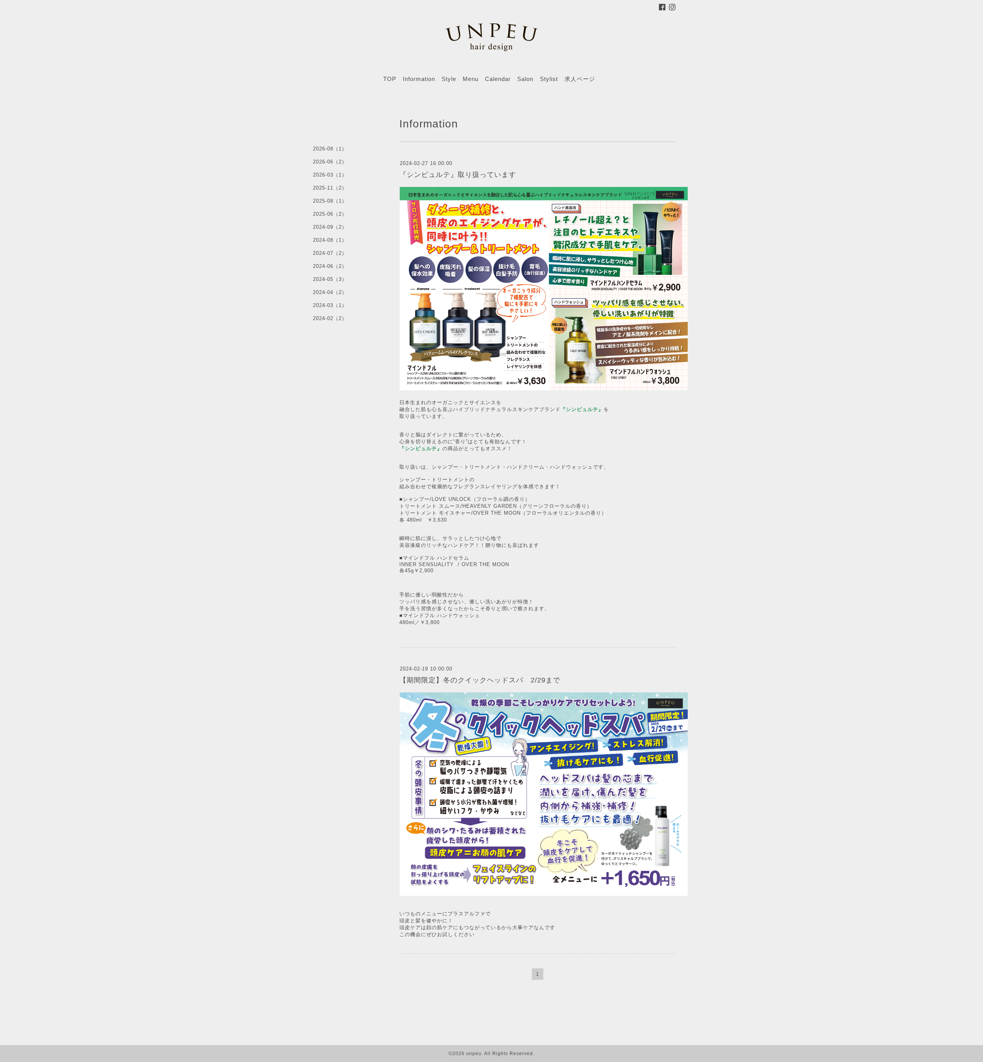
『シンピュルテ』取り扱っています (457, 174)
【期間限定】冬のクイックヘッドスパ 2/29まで (479, 680)
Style (449, 79)
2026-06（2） (330, 162)
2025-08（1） (330, 201)
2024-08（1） (330, 240)
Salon (525, 79)
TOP (389, 79)
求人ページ (579, 79)
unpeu (474, 1053)
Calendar (498, 79)
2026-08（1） (330, 149)
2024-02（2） (330, 318)
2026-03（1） (330, 175)
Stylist (549, 79)
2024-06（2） (330, 266)
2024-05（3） (330, 279)
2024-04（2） (330, 292)
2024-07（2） (330, 253)
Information (419, 79)
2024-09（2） (330, 227)
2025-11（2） (330, 188)
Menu (470, 79)
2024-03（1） (330, 305)
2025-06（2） (330, 214)
